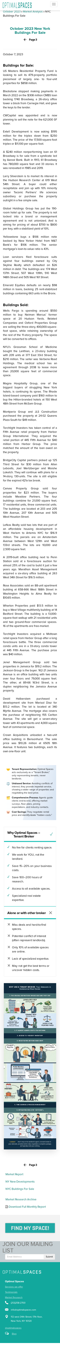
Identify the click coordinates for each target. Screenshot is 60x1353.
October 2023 (11, 11)
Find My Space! (30, 1227)
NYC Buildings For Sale (20, 1189)
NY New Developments (20, 1181)
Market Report (14, 1174)
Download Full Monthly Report (27, 1207)
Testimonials (11, 1292)
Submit (49, 1257)
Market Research (13, 1297)
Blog (14, 1334)
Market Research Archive (21, 1199)
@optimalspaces (13, 1328)
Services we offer (14, 1287)
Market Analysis (33, 11)
